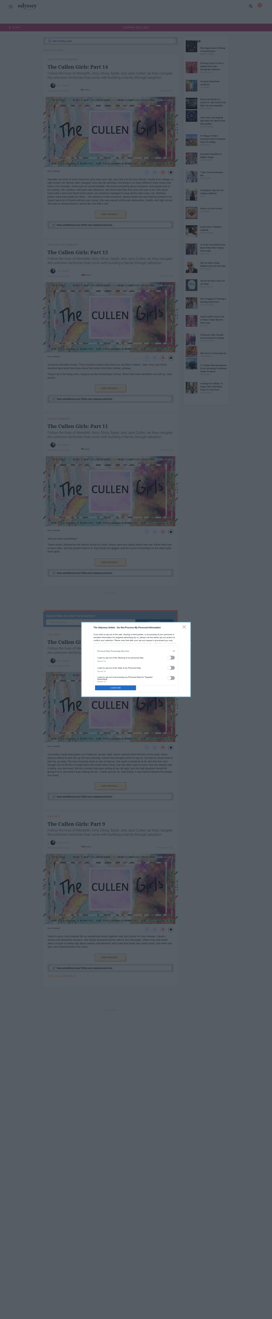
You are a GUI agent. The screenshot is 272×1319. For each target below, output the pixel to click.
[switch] (171, 658)
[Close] (185, 627)
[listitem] (136, 651)
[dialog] (136, 659)
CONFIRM (115, 688)
